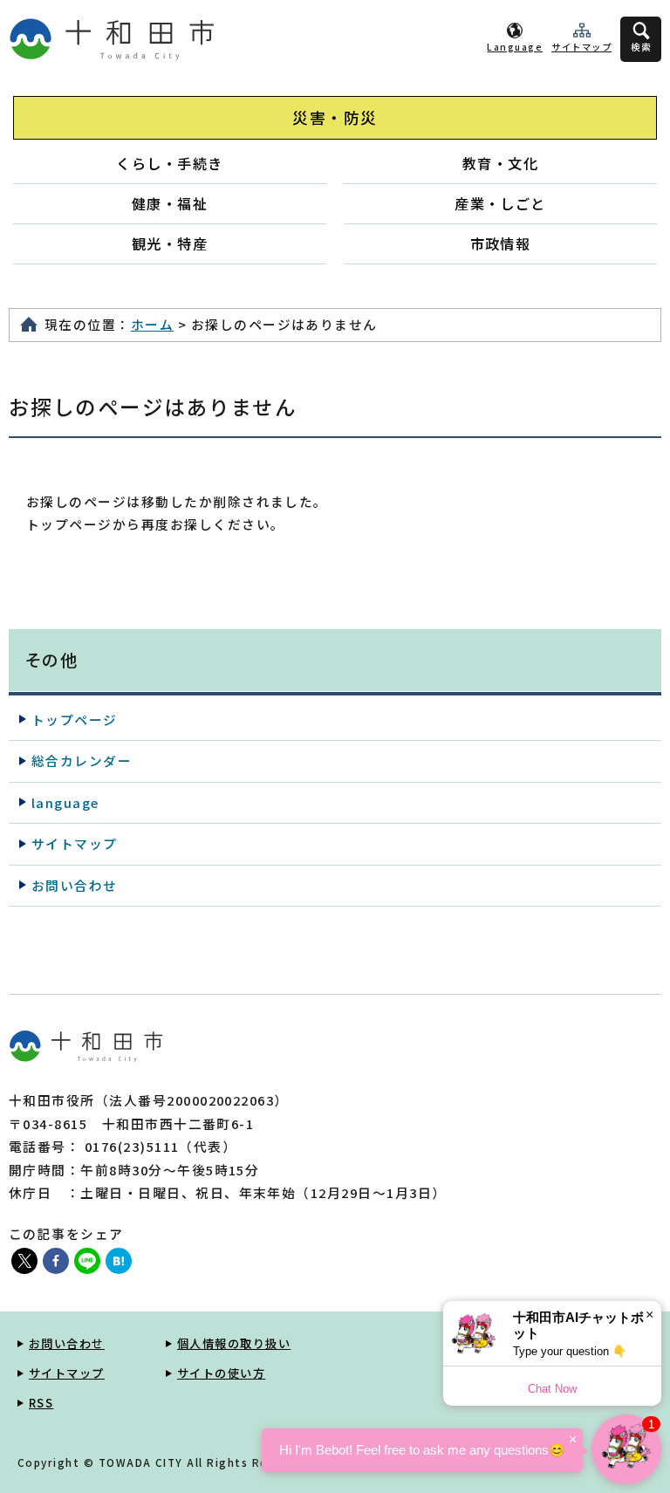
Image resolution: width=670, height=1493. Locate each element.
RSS (41, 1402)
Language (515, 46)
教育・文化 (500, 163)
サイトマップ (581, 46)
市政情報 (500, 243)
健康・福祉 (170, 203)
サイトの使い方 (221, 1373)
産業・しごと (500, 203)
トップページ (74, 719)
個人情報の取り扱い (234, 1343)
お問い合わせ (74, 885)
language (65, 802)
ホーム (152, 324)
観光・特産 (170, 243)
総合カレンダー (81, 760)
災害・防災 (334, 117)
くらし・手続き (169, 163)
